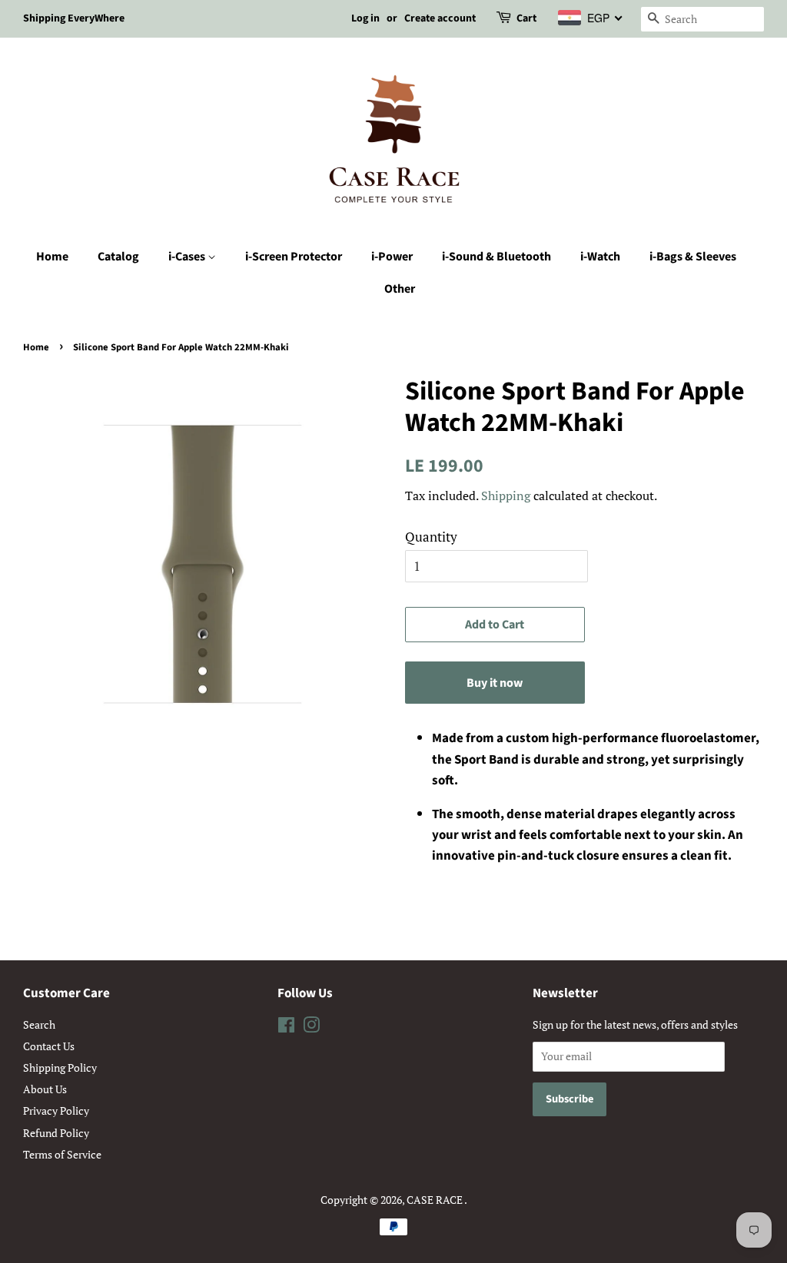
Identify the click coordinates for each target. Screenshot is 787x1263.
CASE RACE (435, 1199)
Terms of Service (62, 1154)
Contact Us (49, 1046)
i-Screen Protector (293, 256)
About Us (45, 1089)
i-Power (392, 256)
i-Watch (600, 256)
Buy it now (495, 683)
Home (52, 256)
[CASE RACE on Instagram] (311, 1027)
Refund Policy (56, 1132)
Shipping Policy (60, 1067)
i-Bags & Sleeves (692, 256)
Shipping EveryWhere (74, 18)
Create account (440, 18)
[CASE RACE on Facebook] (286, 1027)
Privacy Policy (56, 1110)
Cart (526, 18)
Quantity (431, 536)
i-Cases (188, 256)
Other (399, 288)
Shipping (505, 495)
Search (39, 1024)
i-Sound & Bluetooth (496, 256)
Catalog (118, 256)
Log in (365, 18)
